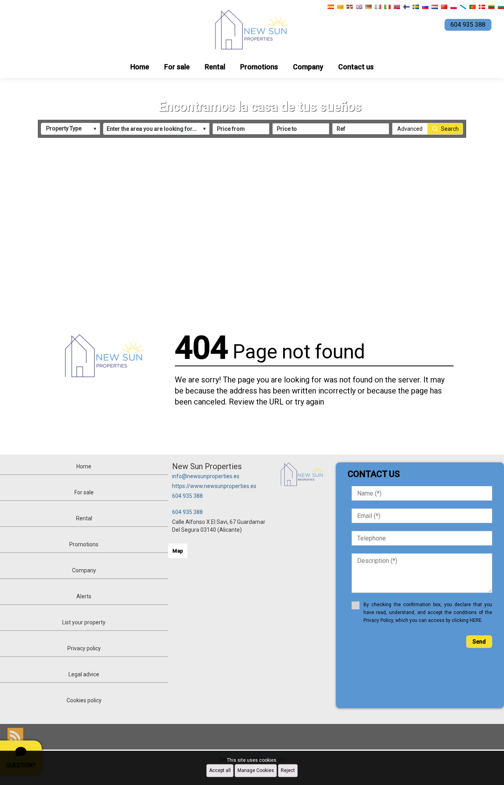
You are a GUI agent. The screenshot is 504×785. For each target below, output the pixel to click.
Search (450, 129)
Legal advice (84, 674)
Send (479, 641)
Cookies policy (84, 700)
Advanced (409, 129)
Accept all (220, 770)
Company (308, 67)
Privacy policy (84, 648)
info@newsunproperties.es (205, 476)
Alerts (83, 596)
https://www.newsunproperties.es (214, 486)
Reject (288, 770)
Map (177, 551)
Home (139, 67)
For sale (177, 67)
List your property (84, 622)
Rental (215, 67)
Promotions (259, 67)
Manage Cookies (255, 770)
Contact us (356, 67)
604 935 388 (187, 496)
